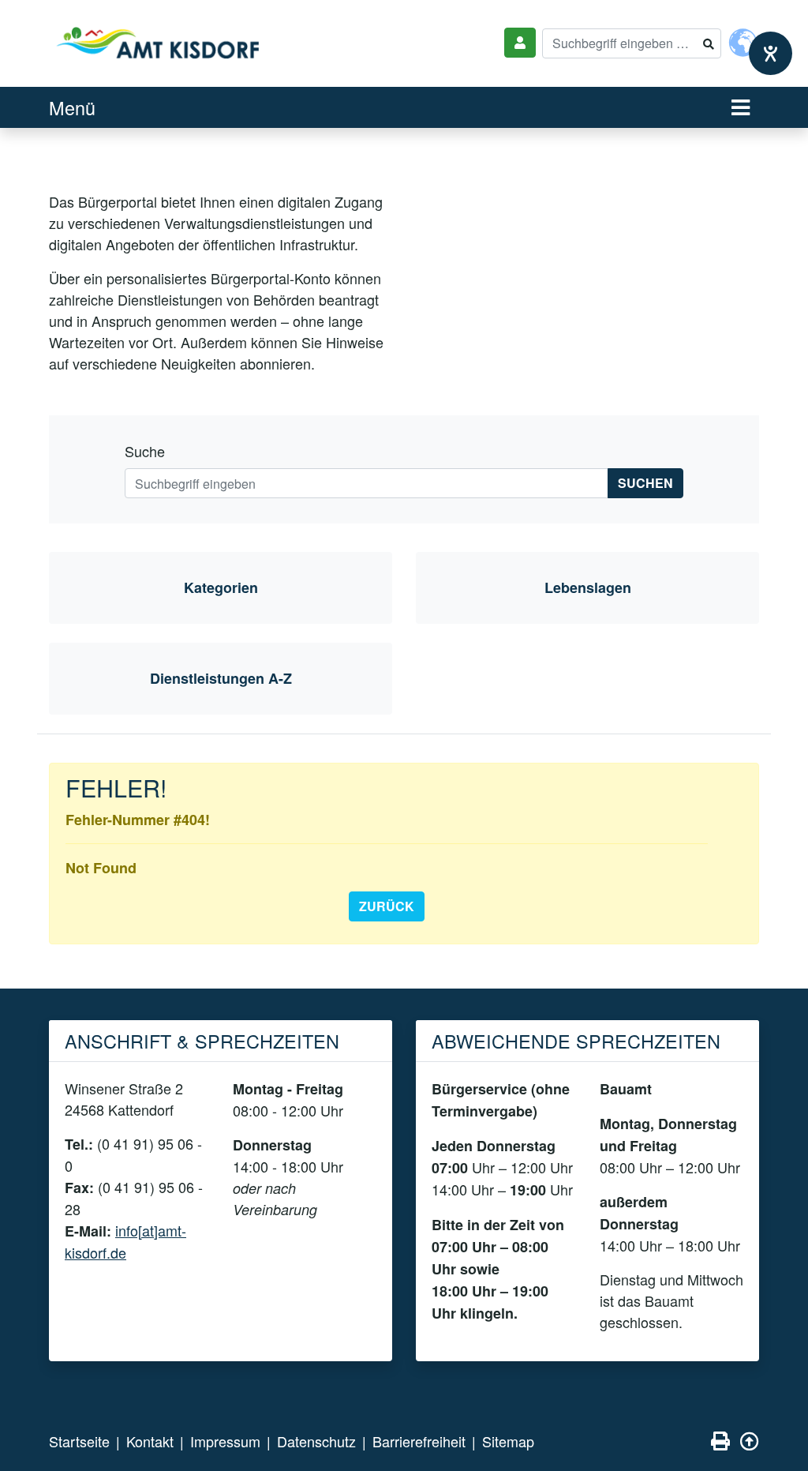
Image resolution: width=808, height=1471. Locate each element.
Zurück (386, 906)
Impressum (225, 1441)
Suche (145, 451)
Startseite (79, 1441)
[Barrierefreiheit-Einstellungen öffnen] (770, 53)
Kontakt (150, 1441)
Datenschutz (316, 1441)
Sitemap (508, 1441)
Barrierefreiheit (419, 1441)
